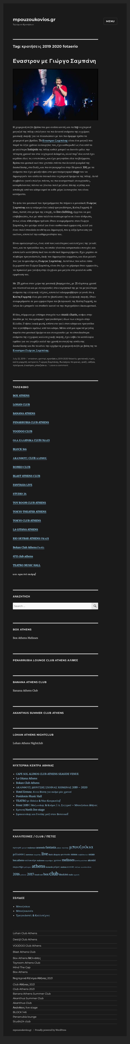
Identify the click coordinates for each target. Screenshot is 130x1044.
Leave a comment (58, 365)
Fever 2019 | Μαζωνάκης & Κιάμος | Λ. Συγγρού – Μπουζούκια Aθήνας (57, 805)
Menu (110, 21)
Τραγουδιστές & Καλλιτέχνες (33, 915)
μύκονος (23, 875)
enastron (32, 358)
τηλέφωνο (18, 365)
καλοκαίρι (30, 860)
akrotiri (92, 860)
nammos (29, 855)
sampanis (33, 362)
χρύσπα (57, 860)
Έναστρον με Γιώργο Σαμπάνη (54, 61)
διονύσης (65, 848)
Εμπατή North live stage (30, 809)
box (46, 874)
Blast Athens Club (24, 951)
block (51, 855)
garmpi (42, 358)
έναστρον (29, 365)
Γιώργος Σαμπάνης (48, 362)
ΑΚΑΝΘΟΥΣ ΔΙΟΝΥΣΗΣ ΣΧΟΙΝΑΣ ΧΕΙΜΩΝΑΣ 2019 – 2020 (51, 787)
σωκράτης (37, 855)
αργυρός (17, 847)
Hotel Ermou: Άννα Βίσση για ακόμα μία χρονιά (44, 791)
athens (38, 866)
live (45, 854)
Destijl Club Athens (25, 939)
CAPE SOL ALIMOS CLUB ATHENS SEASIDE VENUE (47, 774)
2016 (16, 874)
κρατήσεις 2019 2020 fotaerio (62, 358)
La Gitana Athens (26, 778)
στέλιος (77, 867)
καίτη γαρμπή (20, 362)
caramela (40, 847)
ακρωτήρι (18, 866)
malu (71, 875)
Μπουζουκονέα (24, 910)
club (53, 874)
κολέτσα (84, 861)
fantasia (51, 847)
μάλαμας (27, 867)
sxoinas (64, 867)
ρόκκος (59, 848)
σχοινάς (77, 875)
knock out (39, 875)
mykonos (40, 861)
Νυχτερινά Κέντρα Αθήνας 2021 (33, 978)
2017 (30, 874)
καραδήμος (49, 861)
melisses (68, 860)
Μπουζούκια (23, 906)
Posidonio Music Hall (29, 796)
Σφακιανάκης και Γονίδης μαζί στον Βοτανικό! (42, 814)
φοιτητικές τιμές (86, 358)
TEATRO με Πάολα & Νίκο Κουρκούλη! (38, 800)
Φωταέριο (64, 362)
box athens (18, 860)
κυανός (70, 867)
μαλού (24, 848)
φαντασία (65, 854)
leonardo (49, 867)
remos (74, 854)
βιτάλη (77, 861)
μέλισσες (19, 854)
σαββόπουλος (83, 855)
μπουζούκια (41, 365)
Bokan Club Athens (27, 782)
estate (92, 854)
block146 (63, 874)
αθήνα (91, 362)
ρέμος (56, 866)
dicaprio (56, 855)
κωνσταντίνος (86, 867)
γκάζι (84, 362)
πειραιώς (75, 362)
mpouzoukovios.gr (34, 19)
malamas (31, 848)
